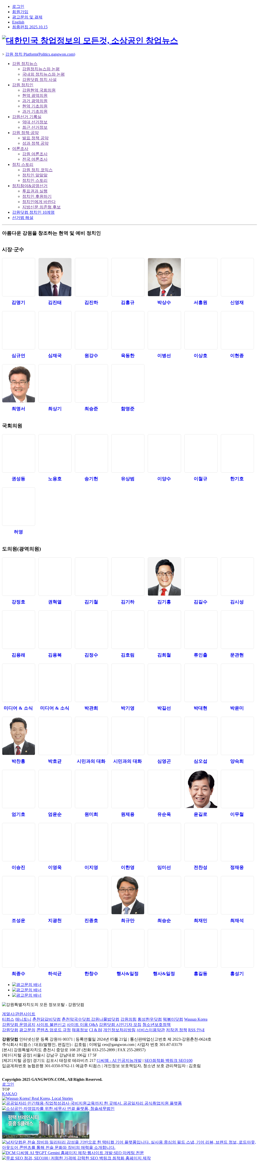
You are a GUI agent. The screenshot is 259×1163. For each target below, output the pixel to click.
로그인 (18, 6)
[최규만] (127, 895)
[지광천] (54, 895)
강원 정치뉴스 (24, 63)
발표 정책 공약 (35, 138)
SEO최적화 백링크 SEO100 (168, 1060)
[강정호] (18, 576)
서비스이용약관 (151, 1030)
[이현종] (237, 330)
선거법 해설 (22, 217)
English (18, 22)
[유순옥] (164, 789)
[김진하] (91, 277)
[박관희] (91, 683)
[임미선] (164, 842)
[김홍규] (127, 277)
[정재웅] (237, 842)
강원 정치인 (22, 85)
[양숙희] (237, 736)
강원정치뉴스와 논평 (41, 69)
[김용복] (54, 629)
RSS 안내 (196, 1030)
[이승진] (18, 842)
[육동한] (127, 330)
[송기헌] (91, 453)
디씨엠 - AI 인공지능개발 (119, 1060)
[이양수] (164, 453)
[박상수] (164, 277)
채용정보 (80, 1030)
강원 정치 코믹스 (37, 170)
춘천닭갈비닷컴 (46, 1019)
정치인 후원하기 (37, 196)
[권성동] (18, 453)
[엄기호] (18, 789)
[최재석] (237, 895)
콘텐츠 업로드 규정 (53, 1030)
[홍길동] (200, 948)
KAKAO (9, 1094)
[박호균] (54, 736)
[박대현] (200, 683)
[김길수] (200, 576)
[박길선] (164, 683)
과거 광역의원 (35, 101)
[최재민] (200, 895)
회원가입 (20, 12)
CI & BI (95, 1030)
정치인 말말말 (35, 175)
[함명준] (127, 383)
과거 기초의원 (35, 111)
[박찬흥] (18, 736)
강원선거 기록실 (26, 117)
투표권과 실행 (35, 191)
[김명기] (18, 277)
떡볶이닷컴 (173, 1019)
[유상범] (127, 453)
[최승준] (91, 383)
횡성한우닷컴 (150, 1019)
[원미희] (91, 789)
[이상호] (200, 330)
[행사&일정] (127, 948)
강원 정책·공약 (25, 132)
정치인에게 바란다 (39, 202)
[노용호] (54, 453)
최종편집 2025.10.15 (30, 27)
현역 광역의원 (35, 95)
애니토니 (23, 1019)
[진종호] (91, 895)
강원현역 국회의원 (39, 90)
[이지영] (91, 842)
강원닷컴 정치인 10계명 (33, 212)
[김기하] (127, 576)
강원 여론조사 (35, 154)
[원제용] (127, 789)
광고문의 (27, 1030)
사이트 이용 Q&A (82, 1024)
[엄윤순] (54, 789)
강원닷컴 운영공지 (18, 1024)
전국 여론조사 (35, 159)
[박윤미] (237, 683)
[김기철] (91, 576)
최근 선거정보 (35, 127)
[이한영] (127, 842)
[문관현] (237, 629)
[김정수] (91, 629)
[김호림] (127, 629)
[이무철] (237, 789)
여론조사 (20, 148)
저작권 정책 (176, 1030)
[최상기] (54, 383)
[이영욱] (54, 842)
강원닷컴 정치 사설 (39, 79)
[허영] (18, 506)
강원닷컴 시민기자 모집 (120, 1024)
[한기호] (237, 453)
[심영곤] (164, 736)
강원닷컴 (10, 1030)
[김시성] (237, 576)
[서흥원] (200, 277)
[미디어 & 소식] (18, 683)
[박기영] (127, 683)
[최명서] (18, 383)
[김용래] (18, 629)
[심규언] (18, 330)
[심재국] (54, 330)
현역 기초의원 (35, 106)
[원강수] (91, 330)
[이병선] (164, 330)
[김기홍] (164, 576)
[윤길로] (200, 789)
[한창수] (91, 948)
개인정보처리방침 (119, 1030)
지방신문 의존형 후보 (41, 207)
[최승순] (164, 895)
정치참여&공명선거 (30, 186)
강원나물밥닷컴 (105, 1019)
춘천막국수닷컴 (76, 1019)
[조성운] (18, 895)
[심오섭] (200, 736)
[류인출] (200, 629)
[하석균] (54, 948)
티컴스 (8, 1019)
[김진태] (54, 277)
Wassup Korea (195, 1019)
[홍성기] (237, 948)
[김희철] (164, 629)
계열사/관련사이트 (18, 1014)
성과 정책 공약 (35, 143)
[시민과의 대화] (91, 736)
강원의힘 (128, 1019)
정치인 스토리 (35, 180)
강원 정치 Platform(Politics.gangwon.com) (40, 54)
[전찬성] (200, 842)
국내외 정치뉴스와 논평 (43, 74)
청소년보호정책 (156, 1024)
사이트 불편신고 (51, 1024)
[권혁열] (54, 576)
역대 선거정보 (35, 122)
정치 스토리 (22, 164)
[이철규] (200, 453)
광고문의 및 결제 (27, 17)
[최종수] (18, 948)
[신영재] (237, 277)
